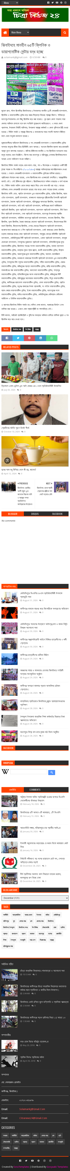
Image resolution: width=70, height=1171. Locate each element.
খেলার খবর (22, 921)
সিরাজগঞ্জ (43, 940)
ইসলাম (39, 915)
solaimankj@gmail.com (32, 1109)
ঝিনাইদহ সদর (17, 329)
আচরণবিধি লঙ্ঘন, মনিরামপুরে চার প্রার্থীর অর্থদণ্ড (40, 827)
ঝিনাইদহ (50, 921)
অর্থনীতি (5, 915)
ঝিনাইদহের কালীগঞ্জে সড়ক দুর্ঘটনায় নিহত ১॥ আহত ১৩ (42, 1017)
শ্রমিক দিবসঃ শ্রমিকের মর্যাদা (32, 1057)
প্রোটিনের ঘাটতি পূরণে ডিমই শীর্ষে (15, 427)
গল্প (31, 921)
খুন (14, 921)
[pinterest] (61, 2)
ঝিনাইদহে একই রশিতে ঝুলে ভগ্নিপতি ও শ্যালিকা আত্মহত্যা (44, 1001)
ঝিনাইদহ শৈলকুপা (8, 927)
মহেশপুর (41, 933)
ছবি (60, 1135)
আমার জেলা (28, 915)
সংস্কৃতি (22, 940)
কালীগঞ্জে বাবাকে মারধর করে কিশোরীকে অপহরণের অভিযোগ (44, 608)
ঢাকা (55, 927)
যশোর (50, 933)
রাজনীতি (58, 933)
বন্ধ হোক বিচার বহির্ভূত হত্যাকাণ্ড (34, 1041)
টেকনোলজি (45, 927)
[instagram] (65, 2)
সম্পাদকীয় (6, 1148)
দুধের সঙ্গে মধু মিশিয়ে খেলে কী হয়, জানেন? (18, 469)
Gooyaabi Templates (57, 1166)
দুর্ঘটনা (63, 927)
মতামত (32, 933)
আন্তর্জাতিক (16, 915)
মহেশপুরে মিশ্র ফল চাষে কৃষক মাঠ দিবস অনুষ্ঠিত (39, 732)
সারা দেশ (32, 940)
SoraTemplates (21, 1166)
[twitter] (52, 2)
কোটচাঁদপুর (57, 915)
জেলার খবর (40, 921)
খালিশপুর (6, 921)
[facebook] (48, 2)
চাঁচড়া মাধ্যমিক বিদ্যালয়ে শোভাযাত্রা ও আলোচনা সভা (42, 970)
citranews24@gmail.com (33, 1118)
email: (4, 1109)
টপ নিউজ (28, 329)
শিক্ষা (4, 940)
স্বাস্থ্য (37, 329)
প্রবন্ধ (5, 933)
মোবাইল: (5, 1100)
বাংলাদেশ (14, 933)
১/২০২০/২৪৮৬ (28, 169)
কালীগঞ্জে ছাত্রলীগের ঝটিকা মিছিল (34, 654)
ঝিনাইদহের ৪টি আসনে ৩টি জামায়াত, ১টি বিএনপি (40, 812)
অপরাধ (5, 1135)
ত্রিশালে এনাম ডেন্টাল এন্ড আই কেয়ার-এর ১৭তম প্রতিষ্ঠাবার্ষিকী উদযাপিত (31, 385)
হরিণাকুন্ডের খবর (8, 946)
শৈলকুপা (13, 940)
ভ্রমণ (23, 933)
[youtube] (57, 2)
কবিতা (47, 915)
